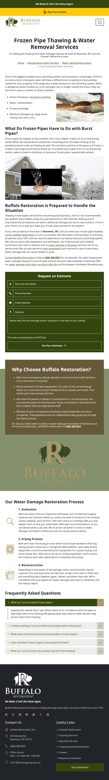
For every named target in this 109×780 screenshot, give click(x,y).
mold (37, 114)
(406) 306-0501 (52, 257)
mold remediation (51, 248)
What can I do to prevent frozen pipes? (30, 602)
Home (21, 63)
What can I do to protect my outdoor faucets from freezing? (41, 650)
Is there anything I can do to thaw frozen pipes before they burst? (45, 625)
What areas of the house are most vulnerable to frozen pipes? (42, 634)
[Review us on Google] (33, 714)
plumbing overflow (40, 97)
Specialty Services (68, 741)
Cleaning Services (68, 735)
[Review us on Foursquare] (47, 714)
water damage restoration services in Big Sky (33, 264)
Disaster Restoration (70, 729)
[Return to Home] (22, 22)
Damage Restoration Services (43, 63)
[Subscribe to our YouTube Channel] (26, 714)
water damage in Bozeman (63, 245)
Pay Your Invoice (56, 12)
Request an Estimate (70, 758)
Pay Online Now (80, 767)
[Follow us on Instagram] (13, 714)
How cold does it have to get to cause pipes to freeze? (38, 642)
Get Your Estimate (52, 345)
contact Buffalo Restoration (20, 234)
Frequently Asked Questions (74, 746)
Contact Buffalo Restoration (20, 257)
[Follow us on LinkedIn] (19, 714)
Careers (63, 752)
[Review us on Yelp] (40, 714)
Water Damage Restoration (76, 63)
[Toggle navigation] (100, 22)
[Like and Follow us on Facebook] (6, 714)
